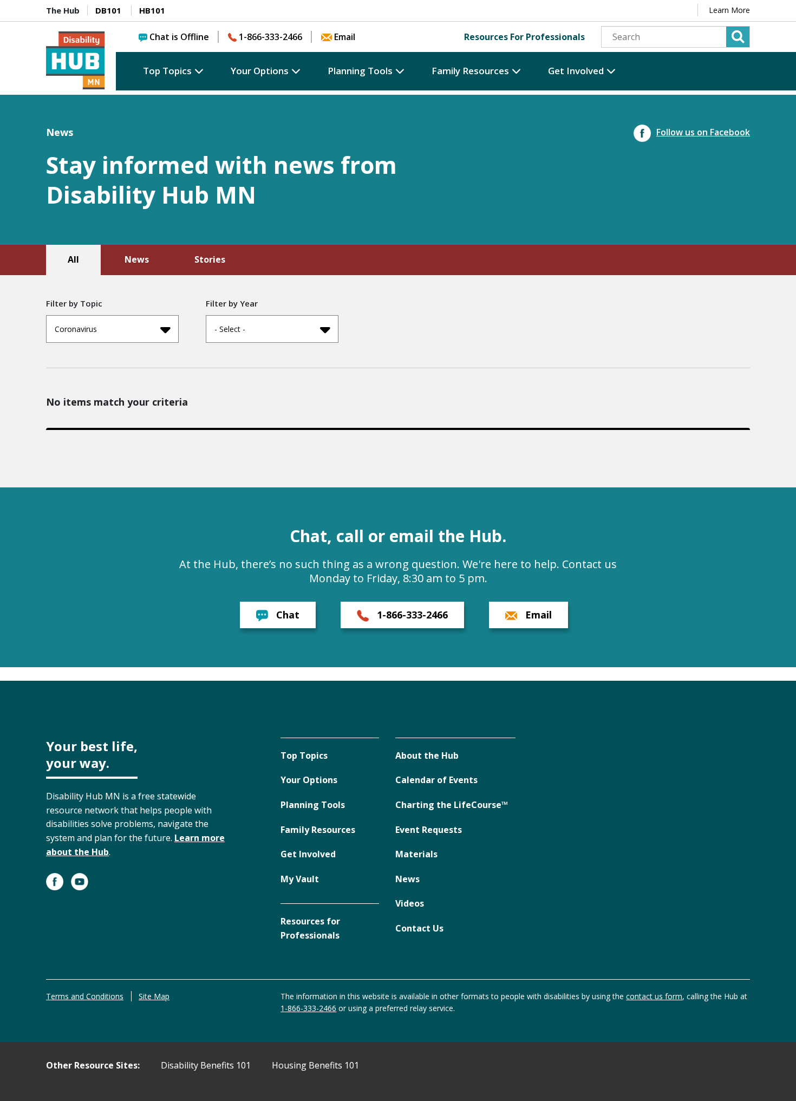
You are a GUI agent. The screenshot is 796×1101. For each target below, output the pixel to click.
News (137, 259)
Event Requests (428, 830)
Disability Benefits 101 (206, 1065)
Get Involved (576, 70)
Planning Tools (360, 70)
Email (344, 37)
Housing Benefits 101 (315, 1065)
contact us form (654, 996)
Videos (409, 903)
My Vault (299, 879)
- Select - (229, 329)
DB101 (108, 10)
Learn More (729, 10)
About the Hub (427, 755)
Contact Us (419, 928)
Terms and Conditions (84, 996)
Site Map (154, 996)
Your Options (260, 70)
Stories (209, 259)
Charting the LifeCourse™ (451, 805)
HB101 (152, 10)
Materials (416, 854)
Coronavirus (76, 329)
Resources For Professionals (524, 37)
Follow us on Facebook (703, 132)
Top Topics (167, 70)
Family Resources (470, 70)
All (73, 259)
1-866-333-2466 (270, 37)
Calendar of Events (436, 780)
